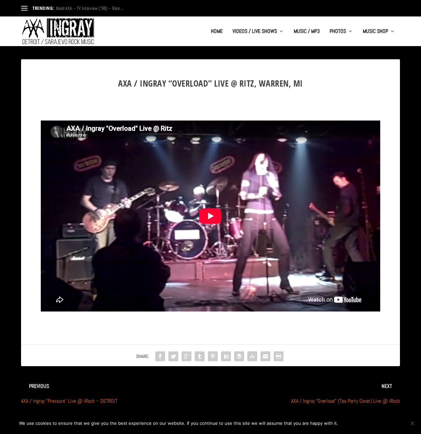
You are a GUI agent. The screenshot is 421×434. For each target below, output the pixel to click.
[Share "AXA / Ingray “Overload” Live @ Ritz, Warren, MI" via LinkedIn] (226, 356)
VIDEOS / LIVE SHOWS (255, 32)
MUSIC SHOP (375, 32)
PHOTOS (338, 32)
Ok (348, 423)
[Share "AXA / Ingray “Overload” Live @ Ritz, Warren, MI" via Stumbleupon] (252, 356)
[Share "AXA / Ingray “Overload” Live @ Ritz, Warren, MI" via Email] (265, 356)
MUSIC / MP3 (307, 32)
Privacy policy (380, 423)
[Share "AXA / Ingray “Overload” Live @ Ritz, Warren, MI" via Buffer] (239, 356)
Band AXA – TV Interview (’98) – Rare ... (90, 8)
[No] (412, 423)
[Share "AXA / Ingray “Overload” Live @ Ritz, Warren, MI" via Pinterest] (212, 356)
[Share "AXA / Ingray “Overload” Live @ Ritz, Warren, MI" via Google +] (186, 356)
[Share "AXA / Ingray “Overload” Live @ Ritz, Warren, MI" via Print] (278, 356)
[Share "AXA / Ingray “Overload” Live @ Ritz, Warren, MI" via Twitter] (173, 356)
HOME (217, 32)
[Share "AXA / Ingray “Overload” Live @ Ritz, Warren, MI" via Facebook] (160, 356)
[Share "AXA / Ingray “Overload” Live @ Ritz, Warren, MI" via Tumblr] (199, 356)
